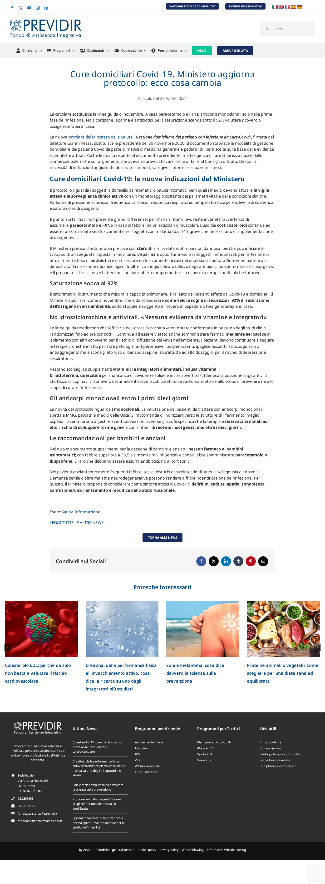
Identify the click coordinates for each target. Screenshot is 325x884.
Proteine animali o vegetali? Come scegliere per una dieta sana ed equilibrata (282, 673)
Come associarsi (271, 748)
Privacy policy (169, 850)
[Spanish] (293, 7)
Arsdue (88, 850)
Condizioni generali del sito (115, 850)
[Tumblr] (238, 561)
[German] (300, 7)
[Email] (263, 561)
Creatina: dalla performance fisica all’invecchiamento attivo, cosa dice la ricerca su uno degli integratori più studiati (99, 768)
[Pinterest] (251, 561)
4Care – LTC (205, 748)
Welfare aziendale (147, 766)
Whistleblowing (193, 850)
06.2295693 (25, 798)
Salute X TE (205, 754)
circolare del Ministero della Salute (101, 137)
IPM (138, 754)
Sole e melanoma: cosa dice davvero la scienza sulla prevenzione (195, 673)
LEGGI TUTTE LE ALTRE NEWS (76, 522)
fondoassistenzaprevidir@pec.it (40, 821)
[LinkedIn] (226, 561)
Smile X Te (204, 760)
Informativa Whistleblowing (226, 850)
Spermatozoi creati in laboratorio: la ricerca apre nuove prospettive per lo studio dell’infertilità (99, 822)
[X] (213, 561)
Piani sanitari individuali (214, 742)
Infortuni (141, 748)
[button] (7, 647)
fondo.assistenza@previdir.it (37, 813)
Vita (137, 760)
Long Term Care (146, 772)
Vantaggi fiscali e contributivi (280, 754)
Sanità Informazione (81, 512)
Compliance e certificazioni (278, 766)
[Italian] (275, 7)
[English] (281, 7)
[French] (287, 7)
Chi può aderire (270, 742)
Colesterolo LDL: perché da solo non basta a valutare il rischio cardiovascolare (38, 673)
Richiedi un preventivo (275, 760)
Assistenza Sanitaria (149, 742)
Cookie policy (147, 850)
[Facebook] (201, 561)
